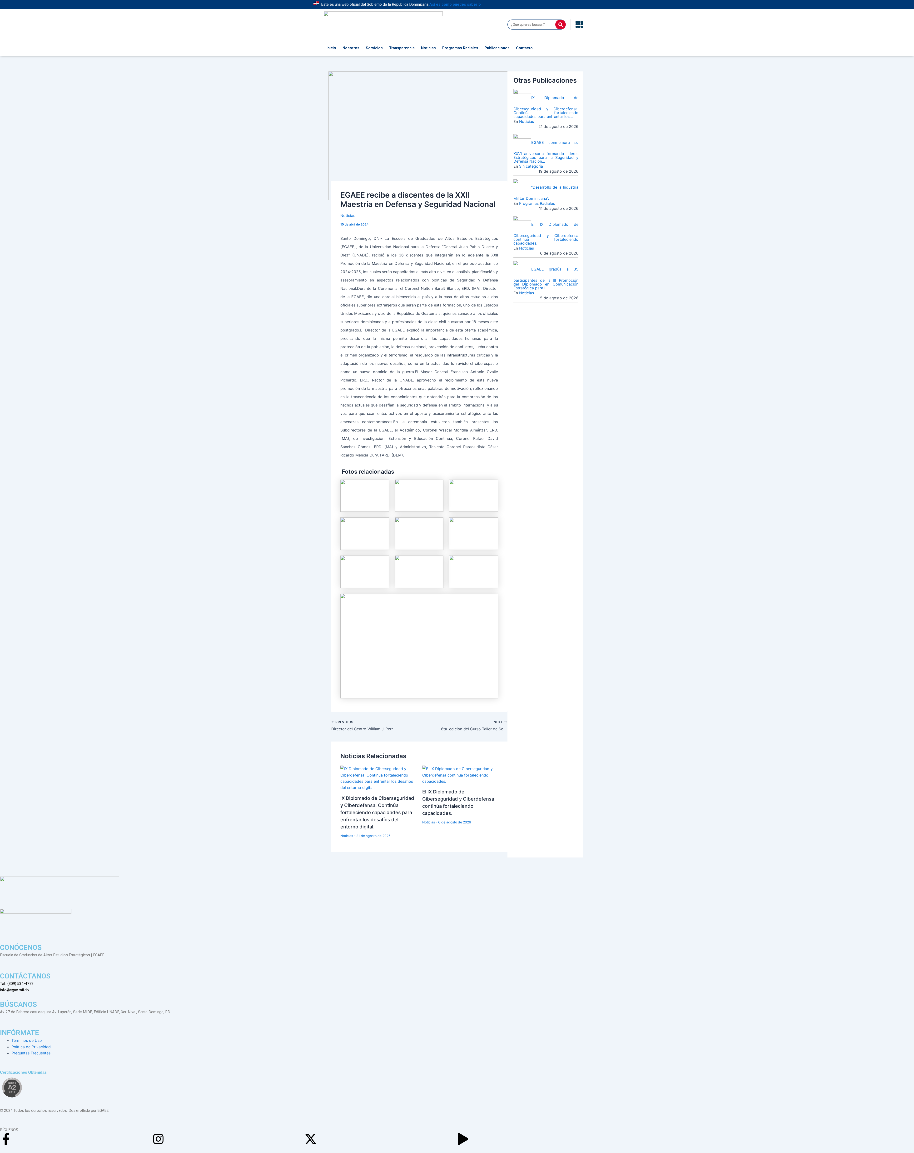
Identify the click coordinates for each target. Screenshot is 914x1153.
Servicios (374, 48)
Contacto (524, 48)
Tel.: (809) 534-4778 (17, 983)
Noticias (428, 48)
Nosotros (351, 48)
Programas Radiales (460, 48)
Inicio (331, 48)
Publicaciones (497, 48)
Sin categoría (531, 166)
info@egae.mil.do (14, 990)
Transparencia (402, 48)
